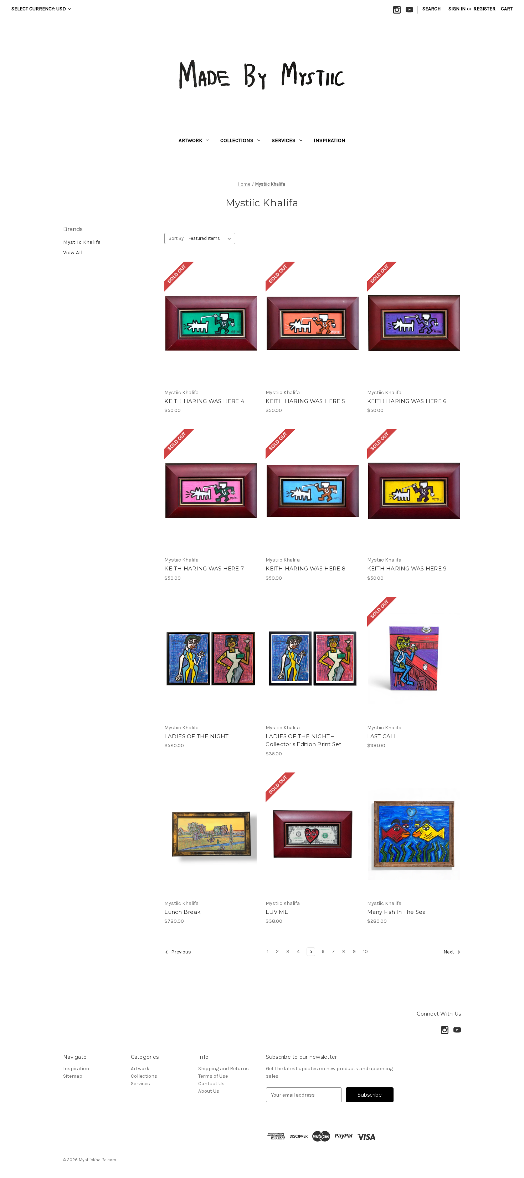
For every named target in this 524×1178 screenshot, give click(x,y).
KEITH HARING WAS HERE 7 (204, 568)
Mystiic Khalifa (82, 242)
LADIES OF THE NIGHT (196, 736)
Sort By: (177, 238)
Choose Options (313, 665)
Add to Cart (211, 665)
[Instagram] (397, 10)
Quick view (211, 317)
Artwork (190, 140)
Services (284, 140)
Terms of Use (213, 1076)
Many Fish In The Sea (396, 911)
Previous (180, 952)
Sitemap (72, 1076)
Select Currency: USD (39, 9)
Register (484, 9)
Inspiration (329, 140)
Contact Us (211, 1084)
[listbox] (211, 238)
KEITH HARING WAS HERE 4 (204, 401)
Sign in (457, 9)
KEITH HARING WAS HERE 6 (407, 401)
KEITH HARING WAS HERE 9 (407, 568)
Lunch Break (182, 911)
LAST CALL (382, 736)
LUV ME (277, 911)
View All (73, 252)
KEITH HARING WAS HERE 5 (305, 401)
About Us (208, 1091)
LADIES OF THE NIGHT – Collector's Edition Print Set (303, 740)
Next (449, 952)
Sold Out (211, 329)
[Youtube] (409, 10)
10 (365, 951)
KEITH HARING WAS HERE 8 (305, 568)
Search (431, 9)
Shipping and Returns (223, 1069)
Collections (236, 140)
